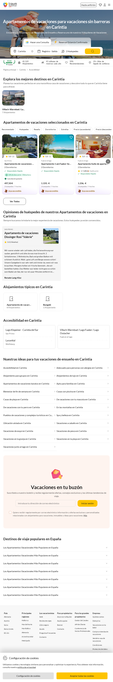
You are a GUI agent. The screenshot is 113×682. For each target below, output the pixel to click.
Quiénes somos (98, 617)
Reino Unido (8, 629)
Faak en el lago (66, 337)
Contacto (42, 637)
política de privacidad (26, 667)
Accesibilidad (34, 70)
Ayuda (41, 629)
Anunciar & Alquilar (64, 617)
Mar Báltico (26, 628)
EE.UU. (6, 633)
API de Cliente (80, 624)
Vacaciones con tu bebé (99, 626)
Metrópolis (26, 641)
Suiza (6, 625)
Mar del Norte (27, 624)
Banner (60, 625)
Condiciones (97, 645)
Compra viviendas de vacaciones (100, 633)
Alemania (7, 617)
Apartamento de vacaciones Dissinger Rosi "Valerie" (29, 163)
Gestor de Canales (81, 620)
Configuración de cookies (28, 676)
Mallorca (25, 620)
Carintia (22, 70)
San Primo (8, 229)
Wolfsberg (10, 344)
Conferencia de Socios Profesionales (82, 629)
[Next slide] (108, 161)
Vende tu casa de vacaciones (99, 639)
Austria (6, 621)
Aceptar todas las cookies (82, 676)
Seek (41, 617)
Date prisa (96, 621)
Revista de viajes (45, 621)
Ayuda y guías (62, 621)
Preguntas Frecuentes (47, 633)
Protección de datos (100, 649)
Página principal (9, 70)
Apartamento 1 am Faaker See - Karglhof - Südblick (66, 163)
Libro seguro (44, 625)
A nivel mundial (27, 637)
